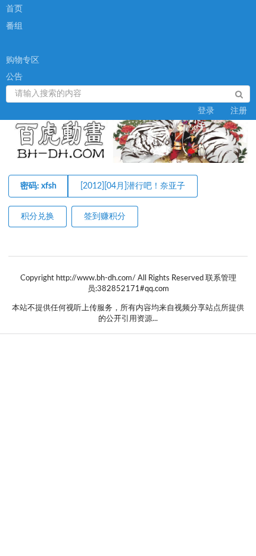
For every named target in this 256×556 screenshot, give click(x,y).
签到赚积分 (105, 216)
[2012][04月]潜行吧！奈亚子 (132, 186)
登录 (206, 111)
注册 (238, 111)
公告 (14, 77)
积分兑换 (37, 216)
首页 (14, 9)
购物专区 (22, 60)
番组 (14, 26)
